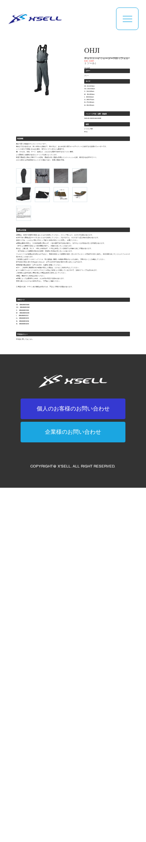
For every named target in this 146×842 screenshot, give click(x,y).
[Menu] (127, 18)
